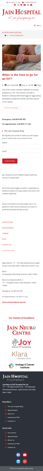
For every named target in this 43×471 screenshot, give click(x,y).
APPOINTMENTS (8, 228)
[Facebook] (18, 454)
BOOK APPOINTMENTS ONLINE (14, 302)
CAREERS (5, 233)
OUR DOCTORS (7, 222)
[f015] (5, 35)
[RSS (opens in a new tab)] (28, 5)
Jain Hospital (12, 85)
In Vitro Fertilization (16, 35)
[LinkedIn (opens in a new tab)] (21, 5)
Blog (39, 85)
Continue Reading (12, 107)
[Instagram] (24, 461)
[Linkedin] (18, 461)
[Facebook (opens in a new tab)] (15, 5)
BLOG (4, 239)
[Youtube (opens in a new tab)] (24, 5)
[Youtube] (24, 454)
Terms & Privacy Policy (8, 250)
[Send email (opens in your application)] (31, 5)
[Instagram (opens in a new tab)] (18, 5)
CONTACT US (6, 245)
